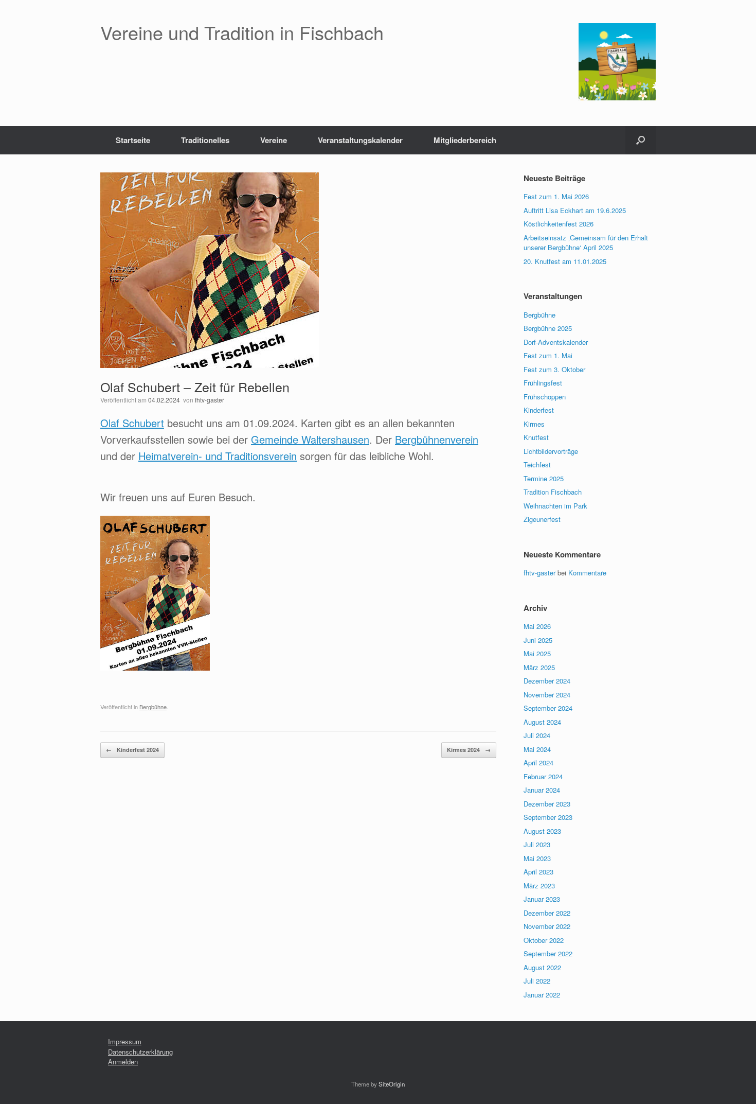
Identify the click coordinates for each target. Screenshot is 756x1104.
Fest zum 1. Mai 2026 (556, 196)
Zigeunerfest (542, 519)
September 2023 (548, 817)
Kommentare (587, 572)
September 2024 (548, 708)
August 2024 (542, 722)
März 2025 (539, 667)
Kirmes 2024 (469, 749)
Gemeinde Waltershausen (310, 439)
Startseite (133, 140)
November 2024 (547, 694)
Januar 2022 (542, 995)
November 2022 (547, 926)
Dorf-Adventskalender (556, 342)
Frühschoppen (545, 396)
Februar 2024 (543, 776)
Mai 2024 (537, 749)
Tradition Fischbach (553, 492)
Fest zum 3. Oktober (554, 369)
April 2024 (538, 762)
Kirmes (534, 424)
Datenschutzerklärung (140, 1052)
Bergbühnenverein (436, 439)
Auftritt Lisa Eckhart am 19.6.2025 (575, 210)
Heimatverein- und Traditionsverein (217, 455)
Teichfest (537, 464)
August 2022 (542, 967)
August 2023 (542, 831)
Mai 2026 (537, 626)
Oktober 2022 (544, 940)
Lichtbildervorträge (551, 451)
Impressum (124, 1041)
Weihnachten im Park (555, 506)
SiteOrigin (392, 1084)
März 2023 (539, 885)
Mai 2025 (537, 653)
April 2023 (538, 872)
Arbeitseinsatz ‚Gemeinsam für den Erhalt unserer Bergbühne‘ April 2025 (586, 243)
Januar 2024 (542, 790)
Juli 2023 (537, 844)
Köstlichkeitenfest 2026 (558, 224)
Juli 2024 (537, 735)
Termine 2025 (544, 478)
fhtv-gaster (209, 399)
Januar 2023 (542, 899)
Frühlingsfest (543, 383)
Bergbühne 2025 (548, 328)
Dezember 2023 (547, 804)
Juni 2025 (538, 640)
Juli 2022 (537, 981)
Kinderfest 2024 (132, 749)
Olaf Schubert (132, 422)
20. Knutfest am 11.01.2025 (565, 261)
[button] (640, 140)
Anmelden (123, 1061)
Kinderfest (539, 410)
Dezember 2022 (547, 913)
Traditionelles (205, 140)
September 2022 (548, 953)
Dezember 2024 (547, 681)
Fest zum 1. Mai (548, 355)
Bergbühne (153, 707)
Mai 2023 (537, 858)
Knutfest (536, 437)
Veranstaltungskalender (360, 140)
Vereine (273, 140)
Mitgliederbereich (465, 140)
